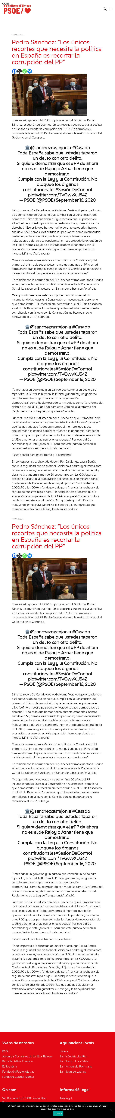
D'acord (58, 1113)
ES (7, 4)
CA (4, 4)
